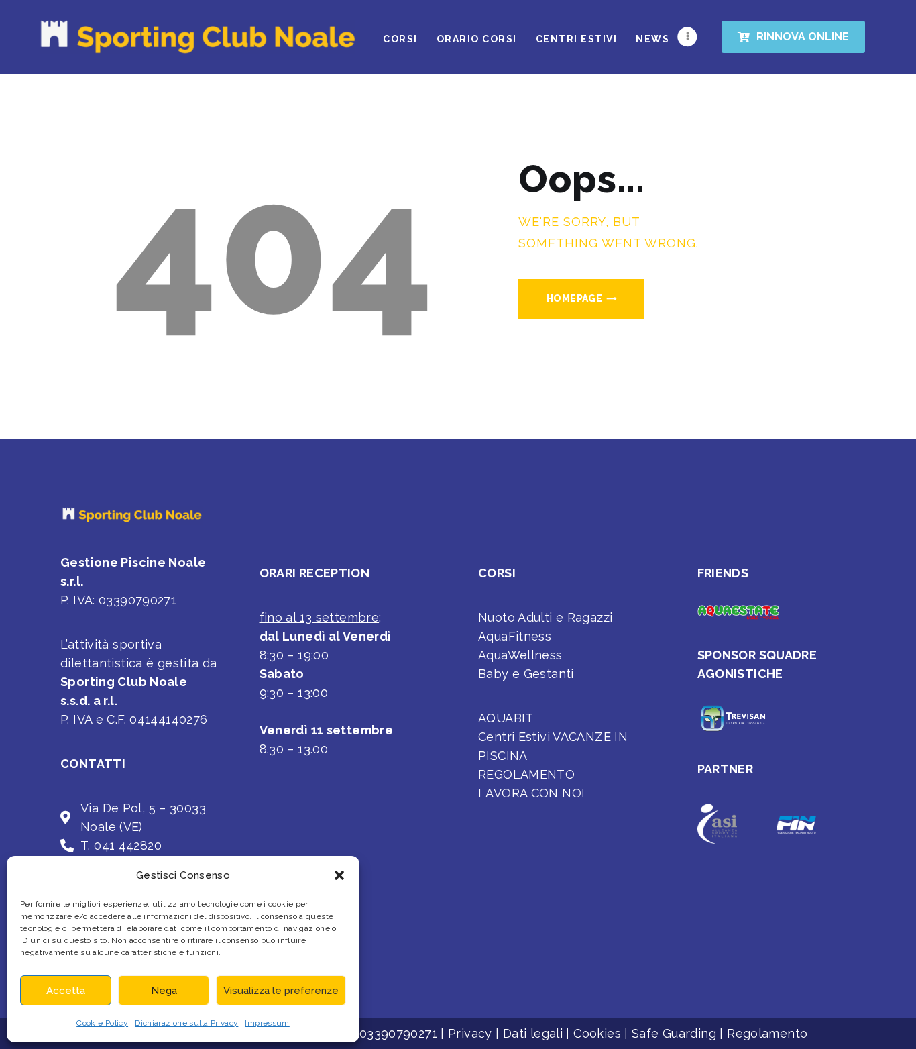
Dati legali (533, 1033)
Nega (164, 991)
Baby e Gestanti (526, 674)
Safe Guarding (674, 1033)
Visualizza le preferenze (281, 991)
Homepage (574, 298)
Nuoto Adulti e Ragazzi (545, 617)
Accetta (65, 991)
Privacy (470, 1033)
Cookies (597, 1033)
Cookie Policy (102, 1023)
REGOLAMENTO (526, 774)
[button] (339, 875)
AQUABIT (506, 718)
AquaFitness (514, 636)
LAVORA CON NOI (531, 793)
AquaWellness (520, 655)
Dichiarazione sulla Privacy (186, 1023)
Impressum (267, 1023)
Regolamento (767, 1033)
